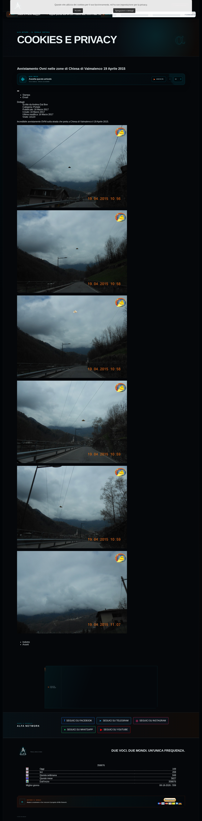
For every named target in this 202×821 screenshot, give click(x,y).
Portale (36, 107)
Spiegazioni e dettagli (124, 10)
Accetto (78, 10)
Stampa (26, 95)
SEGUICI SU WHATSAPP (78, 729)
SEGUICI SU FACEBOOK (78, 720)
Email (25, 97)
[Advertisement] (109, 687)
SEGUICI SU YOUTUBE (114, 729)
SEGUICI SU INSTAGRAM (151, 720)
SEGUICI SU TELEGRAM (113, 720)
